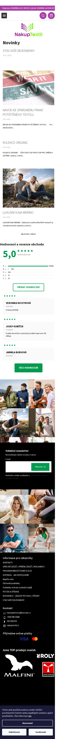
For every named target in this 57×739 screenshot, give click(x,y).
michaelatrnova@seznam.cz (19, 613)
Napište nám (8, 579)
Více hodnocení (28, 368)
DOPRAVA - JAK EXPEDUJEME (16, 575)
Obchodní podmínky (11, 583)
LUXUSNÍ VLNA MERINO (18, 212)
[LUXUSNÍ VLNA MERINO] (28, 188)
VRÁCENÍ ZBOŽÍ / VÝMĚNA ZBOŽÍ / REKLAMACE (24, 566)
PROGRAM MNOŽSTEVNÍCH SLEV (17, 571)
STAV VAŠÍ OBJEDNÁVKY (19, 51)
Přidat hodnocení (28, 287)
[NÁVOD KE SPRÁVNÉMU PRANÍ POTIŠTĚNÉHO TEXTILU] (28, 87)
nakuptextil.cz (13, 625)
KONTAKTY (8, 562)
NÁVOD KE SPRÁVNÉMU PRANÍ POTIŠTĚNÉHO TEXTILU (23, 112)
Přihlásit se (40, 467)
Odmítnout (14, 732)
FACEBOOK (12, 621)
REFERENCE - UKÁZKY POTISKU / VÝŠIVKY (21, 596)
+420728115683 (13, 617)
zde (29, 716)
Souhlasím (40, 732)
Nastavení (27, 723)
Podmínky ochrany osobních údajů (17, 587)
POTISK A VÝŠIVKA (11, 591)
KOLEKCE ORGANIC (15, 143)
